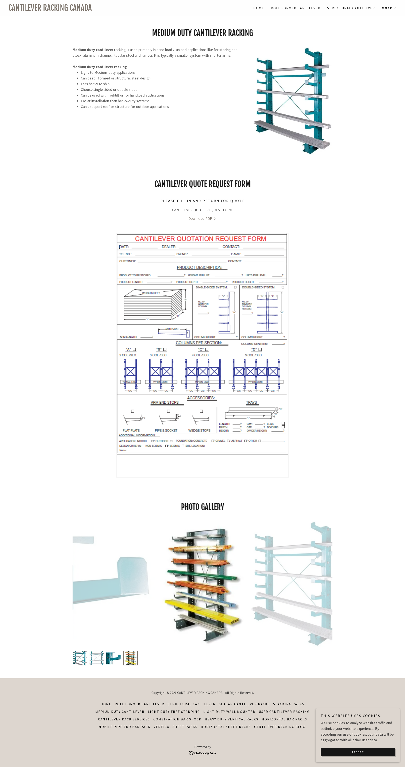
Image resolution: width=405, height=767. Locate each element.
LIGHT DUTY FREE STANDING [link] (174, 711)
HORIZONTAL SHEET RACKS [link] (226, 727)
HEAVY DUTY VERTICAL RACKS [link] (231, 719)
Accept (358, 752)
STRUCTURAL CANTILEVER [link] (351, 8)
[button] (389, 8)
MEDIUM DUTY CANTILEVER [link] (119, 711)
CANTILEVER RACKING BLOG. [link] (280, 727)
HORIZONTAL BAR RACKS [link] (284, 719)
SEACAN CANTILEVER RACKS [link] (244, 704)
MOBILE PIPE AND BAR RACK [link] (124, 727)
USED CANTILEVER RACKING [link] (284, 711)
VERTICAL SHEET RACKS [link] (175, 727)
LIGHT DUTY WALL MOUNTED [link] (229, 711)
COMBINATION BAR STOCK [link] (177, 719)
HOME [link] (258, 8)
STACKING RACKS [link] (288, 704)
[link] (105, 9)
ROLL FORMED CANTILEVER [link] (295, 8)
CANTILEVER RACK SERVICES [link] (124, 719)
